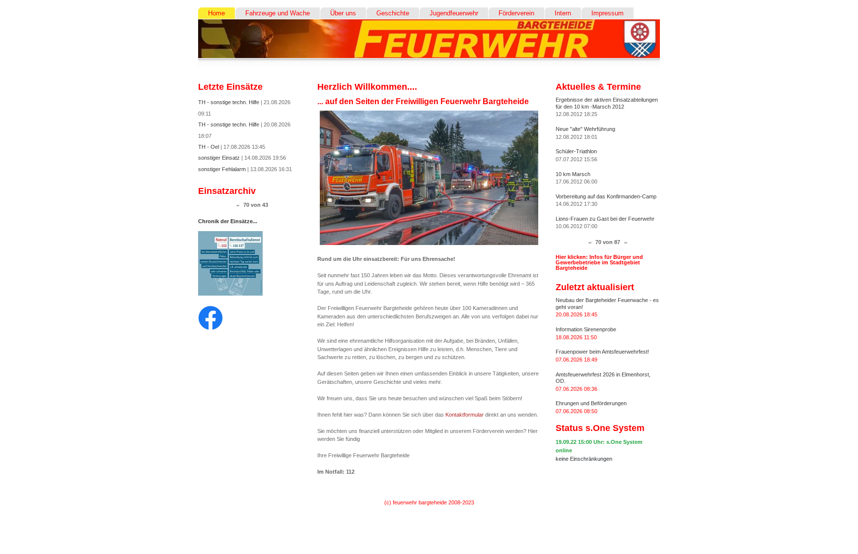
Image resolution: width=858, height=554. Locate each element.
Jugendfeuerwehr (453, 13)
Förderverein (516, 13)
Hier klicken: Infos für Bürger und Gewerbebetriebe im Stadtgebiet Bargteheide (599, 262)
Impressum (607, 13)
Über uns (343, 13)
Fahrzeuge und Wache (277, 13)
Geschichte (392, 13)
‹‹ (237, 205)
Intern (563, 13)
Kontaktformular (464, 415)
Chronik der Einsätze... (227, 221)
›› (625, 242)
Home (216, 13)
